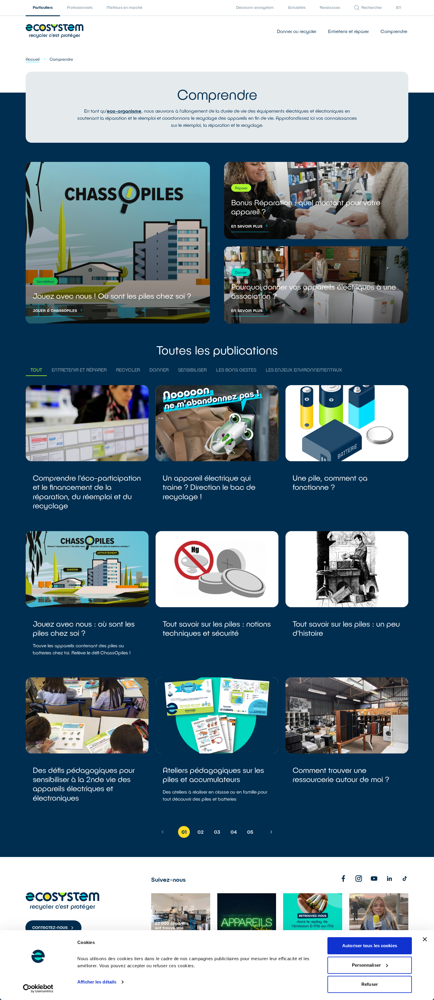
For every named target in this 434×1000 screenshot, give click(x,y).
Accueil (33, 59)
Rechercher (371, 7)
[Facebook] (343, 878)
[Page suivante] (271, 832)
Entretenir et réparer (348, 31)
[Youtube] (374, 878)
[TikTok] (405, 878)
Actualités (297, 7)
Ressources (330, 7)
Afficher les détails (96, 981)
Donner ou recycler (296, 31)
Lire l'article (87, 454)
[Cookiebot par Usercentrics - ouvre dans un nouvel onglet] (38, 988)
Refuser (369, 984)
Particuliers (43, 7)
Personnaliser (366, 965)
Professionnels (79, 7)
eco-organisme (124, 111)
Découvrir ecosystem (255, 7)
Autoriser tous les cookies (369, 945)
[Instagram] (359, 878)
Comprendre (394, 31)
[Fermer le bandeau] (425, 939)
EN (398, 7)
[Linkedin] (389, 878)
